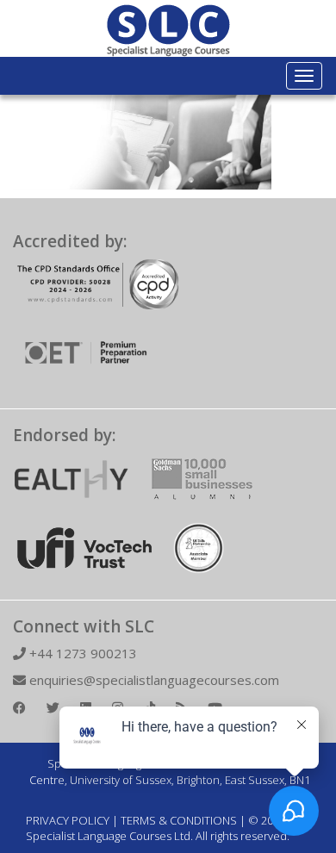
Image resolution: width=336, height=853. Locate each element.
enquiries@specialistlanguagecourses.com (152, 679)
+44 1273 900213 (81, 653)
